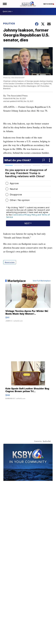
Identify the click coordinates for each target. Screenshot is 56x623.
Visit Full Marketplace (42, 281)
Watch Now (48, 4)
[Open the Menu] (4, 4)
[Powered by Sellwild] (47, 441)
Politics (9, 23)
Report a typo (10, 262)
